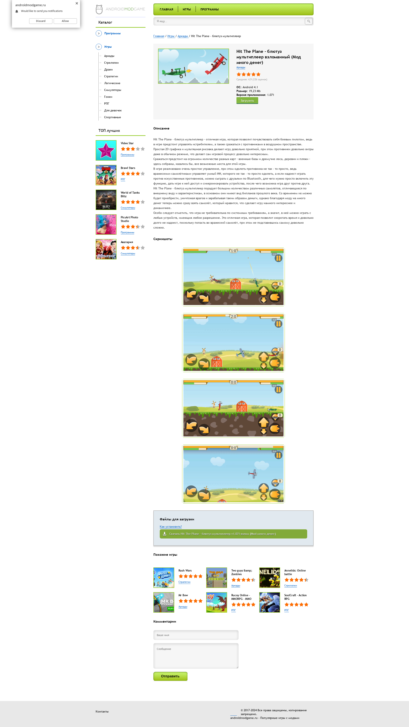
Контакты (102, 711)
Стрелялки (290, 585)
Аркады (240, 67)
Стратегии (184, 582)
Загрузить (247, 100)
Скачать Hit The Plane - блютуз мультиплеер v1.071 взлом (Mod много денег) (222, 534)
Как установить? (171, 526)
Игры (187, 9)
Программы (209, 9)
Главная (166, 9)
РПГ (123, 179)
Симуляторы (128, 208)
